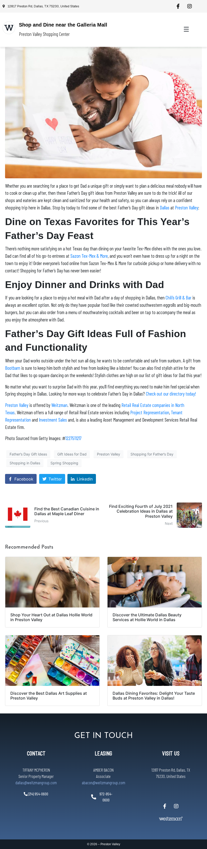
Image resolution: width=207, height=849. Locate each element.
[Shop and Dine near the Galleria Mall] (9, 27)
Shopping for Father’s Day (152, 454)
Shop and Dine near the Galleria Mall (63, 25)
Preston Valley (108, 454)
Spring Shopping (64, 463)
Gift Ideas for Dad (72, 454)
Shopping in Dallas (25, 463)
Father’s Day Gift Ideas (28, 454)
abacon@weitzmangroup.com (103, 782)
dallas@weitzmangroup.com (36, 782)
